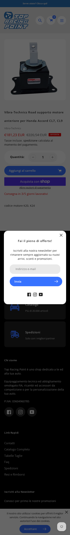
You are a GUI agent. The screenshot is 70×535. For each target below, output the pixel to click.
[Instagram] (35, 294)
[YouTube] (41, 294)
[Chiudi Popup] (61, 235)
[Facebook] (29, 294)
